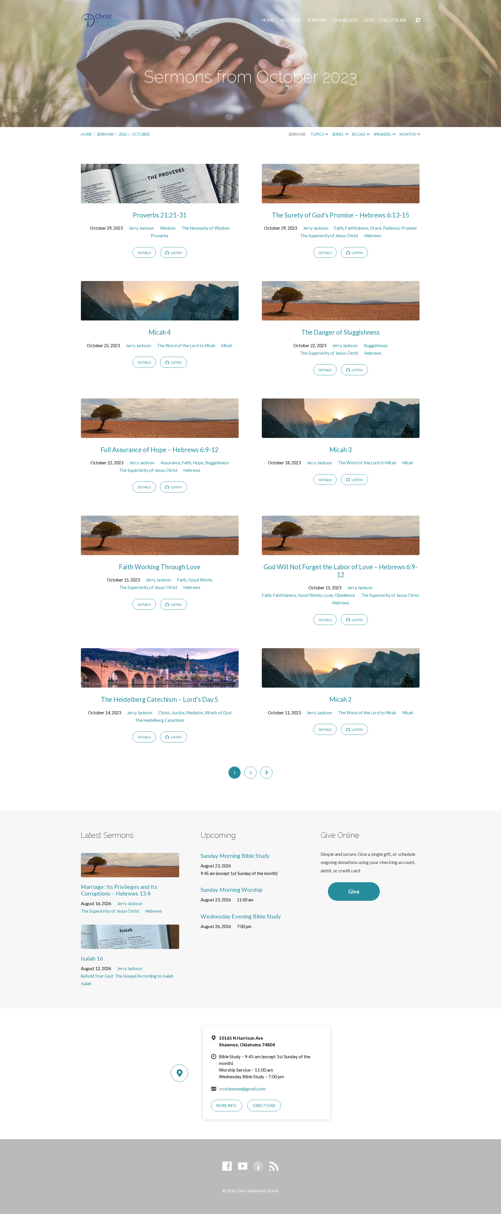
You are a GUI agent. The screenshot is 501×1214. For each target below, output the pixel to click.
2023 (123, 134)
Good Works (200, 579)
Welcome (290, 20)
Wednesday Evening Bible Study (241, 916)
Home (268, 20)
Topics (317, 134)
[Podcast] (258, 1166)
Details (144, 253)
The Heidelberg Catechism (159, 720)
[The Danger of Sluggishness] (341, 316)
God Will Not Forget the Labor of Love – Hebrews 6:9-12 (341, 571)
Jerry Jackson (141, 228)
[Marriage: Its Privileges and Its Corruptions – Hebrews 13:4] (130, 873)
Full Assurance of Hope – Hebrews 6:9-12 (160, 450)
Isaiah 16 (92, 958)
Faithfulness (356, 228)
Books (359, 134)
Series (338, 134)
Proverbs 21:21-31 (160, 215)
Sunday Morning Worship (231, 889)
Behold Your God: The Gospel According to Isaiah (127, 976)
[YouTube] (242, 1166)
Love (328, 595)
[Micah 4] (160, 316)
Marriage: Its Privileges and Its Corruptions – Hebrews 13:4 (119, 890)
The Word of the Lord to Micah (186, 345)
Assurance (170, 462)
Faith (339, 228)
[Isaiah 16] (130, 944)
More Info (226, 1105)
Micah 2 (340, 699)
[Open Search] (417, 20)
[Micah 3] (341, 433)
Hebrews (372, 235)
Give (369, 20)
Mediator (194, 712)
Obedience (345, 595)
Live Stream (393, 20)
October (141, 134)
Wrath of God (218, 712)
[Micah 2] (341, 683)
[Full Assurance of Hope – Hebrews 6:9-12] (160, 433)
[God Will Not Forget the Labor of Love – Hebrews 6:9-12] (341, 550)
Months (408, 134)
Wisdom (167, 228)
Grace (375, 228)
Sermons (316, 20)
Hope (198, 462)
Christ (164, 712)
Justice (178, 712)
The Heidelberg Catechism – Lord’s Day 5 (159, 699)
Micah (227, 345)
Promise (409, 228)
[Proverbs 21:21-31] (160, 199)
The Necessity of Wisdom (205, 228)
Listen (176, 253)
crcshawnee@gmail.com (242, 1088)
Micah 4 (159, 332)
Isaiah (86, 983)
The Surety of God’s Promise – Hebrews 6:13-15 (340, 215)
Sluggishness (376, 345)
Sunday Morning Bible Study (235, 855)
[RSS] (274, 1166)
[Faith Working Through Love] (160, 550)
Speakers (382, 134)
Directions (264, 1105)
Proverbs (159, 235)
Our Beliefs (345, 20)
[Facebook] (227, 1166)
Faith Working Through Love (159, 567)
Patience (391, 228)
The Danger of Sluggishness (340, 332)
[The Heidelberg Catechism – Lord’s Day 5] (160, 683)
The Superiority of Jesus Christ (329, 235)
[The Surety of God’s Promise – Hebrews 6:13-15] (341, 199)
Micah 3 (340, 450)
